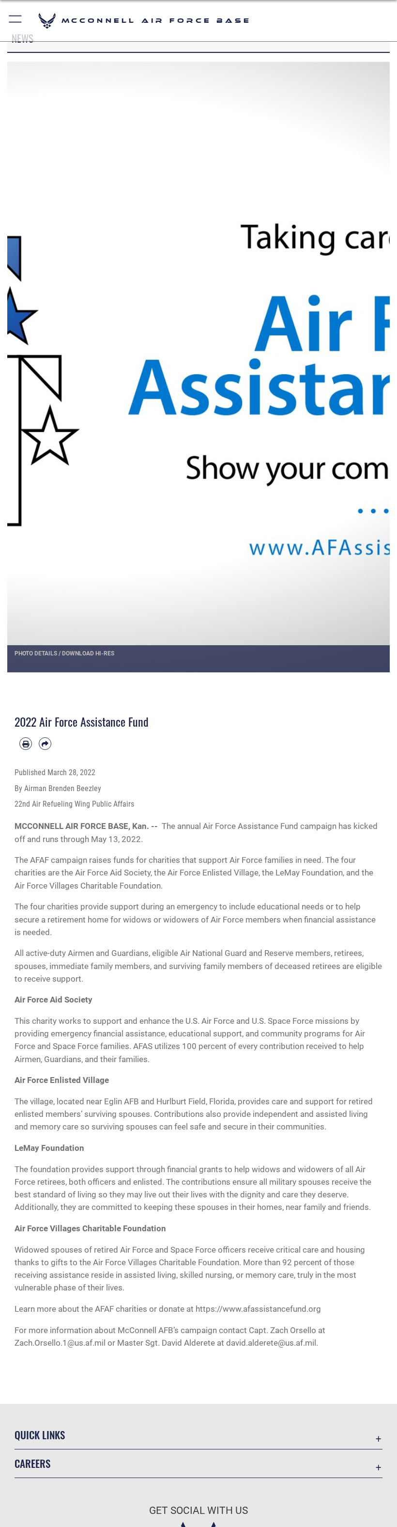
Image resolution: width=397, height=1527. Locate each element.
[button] (15, 20)
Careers (32, 1463)
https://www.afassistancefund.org (258, 1309)
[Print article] (25, 743)
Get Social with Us (198, 1510)
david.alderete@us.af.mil (271, 1343)
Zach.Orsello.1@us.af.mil (60, 1343)
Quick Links (40, 1434)
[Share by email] (45, 743)
